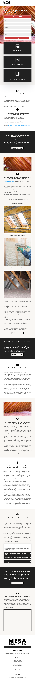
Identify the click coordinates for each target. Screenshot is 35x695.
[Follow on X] (15, 650)
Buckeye (19, 377)
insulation (17, 96)
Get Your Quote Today (17, 148)
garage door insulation (25, 125)
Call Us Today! (17, 17)
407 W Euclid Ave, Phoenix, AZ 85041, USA (17, 677)
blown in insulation (16, 125)
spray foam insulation (12, 127)
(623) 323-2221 (18, 647)
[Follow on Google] (21, 650)
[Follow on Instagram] (17, 650)
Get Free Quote (17, 38)
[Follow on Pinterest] (19, 650)
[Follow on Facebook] (14, 650)
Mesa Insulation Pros (9, 181)
